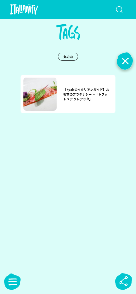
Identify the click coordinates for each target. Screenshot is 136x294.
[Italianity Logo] (33, 9)
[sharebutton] (124, 282)
